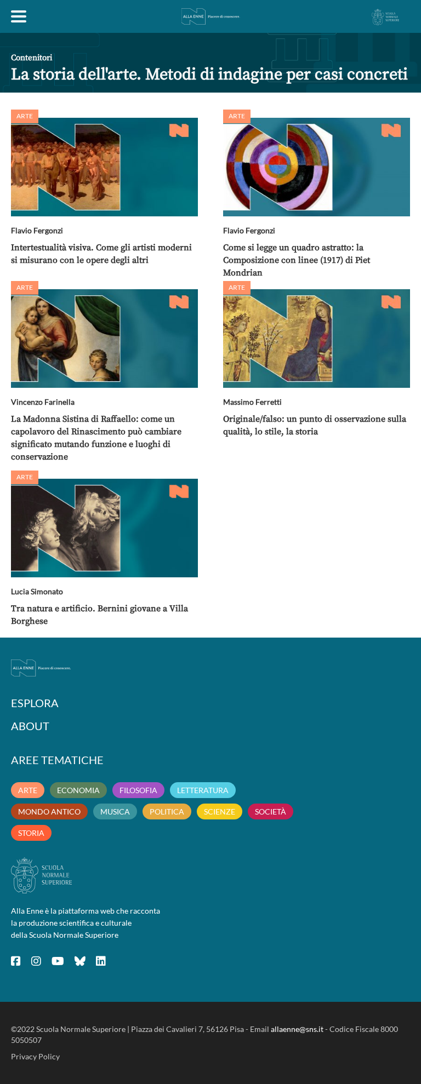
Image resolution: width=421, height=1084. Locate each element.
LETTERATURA (203, 790)
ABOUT (30, 725)
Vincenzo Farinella (43, 401)
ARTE (27, 790)
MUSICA (115, 811)
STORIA (31, 833)
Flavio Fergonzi (37, 230)
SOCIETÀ (270, 811)
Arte (24, 116)
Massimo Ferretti (252, 401)
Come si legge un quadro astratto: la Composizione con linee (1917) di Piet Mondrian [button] (296, 260)
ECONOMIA (78, 790)
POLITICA (167, 811)
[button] (104, 167)
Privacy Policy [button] (35, 1056)
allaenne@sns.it (297, 1029)
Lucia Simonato (37, 591)
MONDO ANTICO (49, 811)
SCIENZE (219, 811)
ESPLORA (35, 702)
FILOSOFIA (138, 790)
